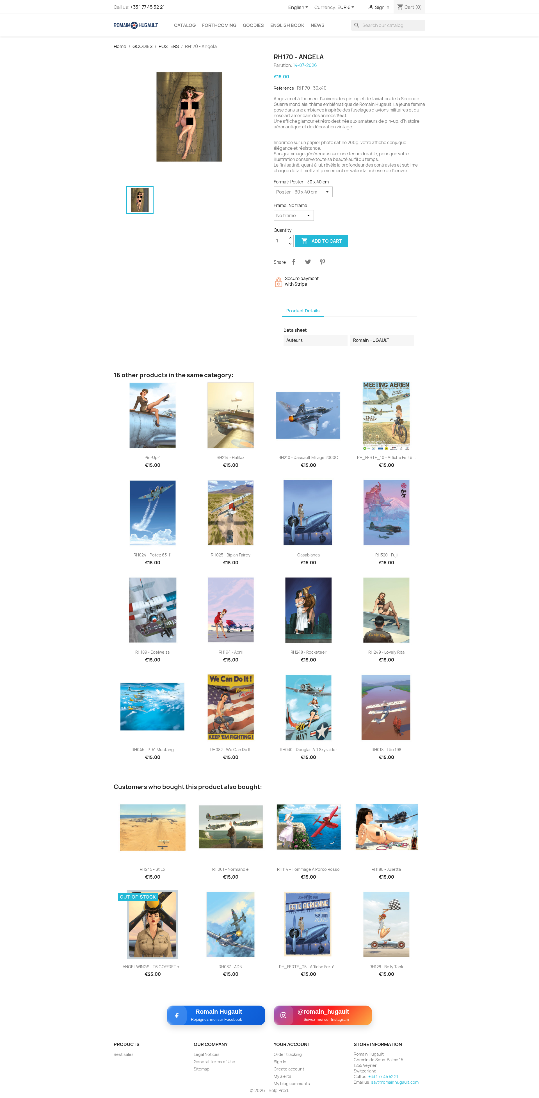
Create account (289, 1069)
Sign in (280, 1061)
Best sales (124, 1054)
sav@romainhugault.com (395, 1082)
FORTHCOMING (219, 25)
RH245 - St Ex (152, 869)
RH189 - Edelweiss (152, 652)
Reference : (285, 88)
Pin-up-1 (153, 457)
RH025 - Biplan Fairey (230, 555)
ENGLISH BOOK (287, 25)
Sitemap (201, 1069)
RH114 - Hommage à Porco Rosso (308, 869)
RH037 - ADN (230, 966)
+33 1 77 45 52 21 (147, 7)
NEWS (318, 25)
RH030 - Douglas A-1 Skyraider (308, 749)
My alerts (282, 1076)
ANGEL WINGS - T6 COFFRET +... (153, 966)
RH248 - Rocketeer (308, 652)
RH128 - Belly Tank (386, 966)
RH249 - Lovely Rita (386, 652)
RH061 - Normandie (230, 869)
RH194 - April (231, 652)
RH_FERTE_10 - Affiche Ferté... (386, 457)
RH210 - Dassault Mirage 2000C (308, 457)
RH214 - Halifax (231, 457)
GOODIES (253, 25)
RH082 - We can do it (230, 749)
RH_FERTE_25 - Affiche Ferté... (308, 966)
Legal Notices (207, 1054)
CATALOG (185, 25)
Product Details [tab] (302, 311)
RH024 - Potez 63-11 (153, 555)
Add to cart (321, 240)
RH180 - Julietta (386, 869)
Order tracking (288, 1054)
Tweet (308, 261)
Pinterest (322, 261)
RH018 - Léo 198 (386, 749)
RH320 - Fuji (386, 555)
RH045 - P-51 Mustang (153, 749)
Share (293, 261)
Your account (292, 1044)
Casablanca (308, 555)
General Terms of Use (214, 1061)
